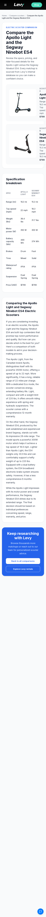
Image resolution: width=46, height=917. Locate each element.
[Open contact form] (40, 911)
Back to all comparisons (23, 561)
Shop (36, 5)
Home (4, 16)
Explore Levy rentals (23, 569)
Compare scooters (16, 16)
